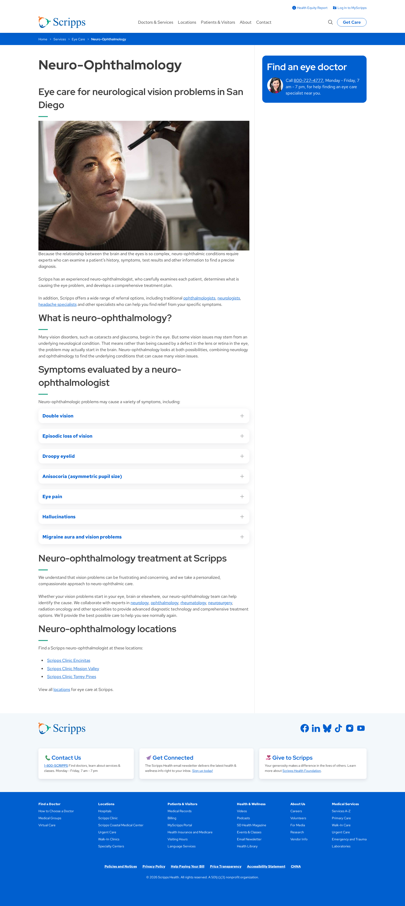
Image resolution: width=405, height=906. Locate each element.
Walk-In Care (341, 825)
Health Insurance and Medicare (190, 832)
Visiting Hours (178, 839)
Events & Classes (249, 832)
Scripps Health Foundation (301, 771)
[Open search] (330, 22)
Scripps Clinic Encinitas (68, 660)
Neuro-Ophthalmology (108, 39)
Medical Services (345, 804)
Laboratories (341, 846)
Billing (172, 818)
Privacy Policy (153, 866)
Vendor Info (299, 839)
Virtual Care (47, 825)
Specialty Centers (111, 846)
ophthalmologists (199, 298)
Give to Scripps (292, 757)
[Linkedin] (316, 728)
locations (61, 689)
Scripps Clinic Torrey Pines (71, 676)
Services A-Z (341, 811)
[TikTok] (338, 728)
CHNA (296, 866)
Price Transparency (225, 866)
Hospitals (104, 811)
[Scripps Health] (61, 22)
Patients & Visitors (218, 22)
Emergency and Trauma (349, 839)
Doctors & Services (155, 22)
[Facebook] (304, 728)
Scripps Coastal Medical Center (120, 825)
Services (59, 39)
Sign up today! (202, 771)
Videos (242, 811)
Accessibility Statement (266, 866)
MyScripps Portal (180, 825)
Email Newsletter (249, 839)
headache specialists (57, 304)
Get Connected (173, 757)
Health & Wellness (251, 804)
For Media (297, 825)
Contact (263, 22)
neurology (140, 602)
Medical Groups (49, 818)
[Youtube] (361, 728)
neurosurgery (220, 602)
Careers (296, 811)
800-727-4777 (308, 80)
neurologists (229, 298)
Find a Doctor (49, 804)
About (245, 22)
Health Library (247, 846)
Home (42, 39)
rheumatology (193, 602)
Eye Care (78, 39)
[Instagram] (349, 728)
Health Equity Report (312, 8)
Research (297, 832)
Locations (187, 22)
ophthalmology (164, 602)
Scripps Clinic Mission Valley (73, 668)
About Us (297, 804)
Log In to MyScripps (352, 8)
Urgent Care (107, 832)
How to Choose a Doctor (56, 811)
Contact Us (66, 757)
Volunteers (298, 818)
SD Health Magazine (251, 825)
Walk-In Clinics (108, 839)
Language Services (181, 846)
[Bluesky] (327, 728)
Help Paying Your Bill (187, 866)
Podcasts (243, 818)
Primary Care (341, 818)
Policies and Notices (121, 866)
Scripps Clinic (108, 818)
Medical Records (179, 811)
